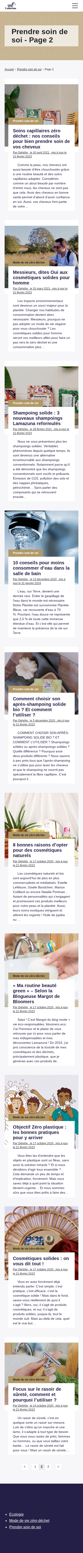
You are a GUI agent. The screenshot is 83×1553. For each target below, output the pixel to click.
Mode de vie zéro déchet (29, 1521)
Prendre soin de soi (25, 1527)
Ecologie (16, 1514)
